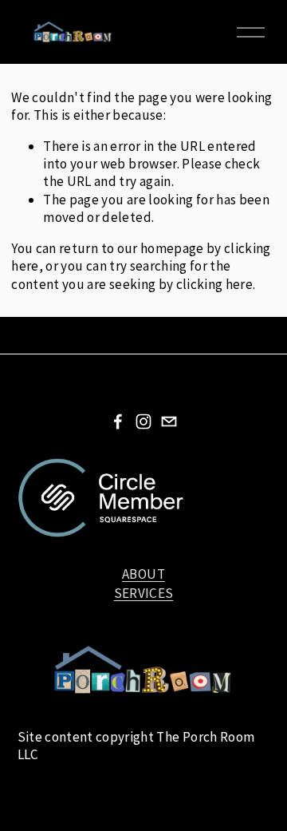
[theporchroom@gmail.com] (169, 421)
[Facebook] (118, 421)
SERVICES (144, 593)
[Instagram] (143, 421)
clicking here (214, 284)
